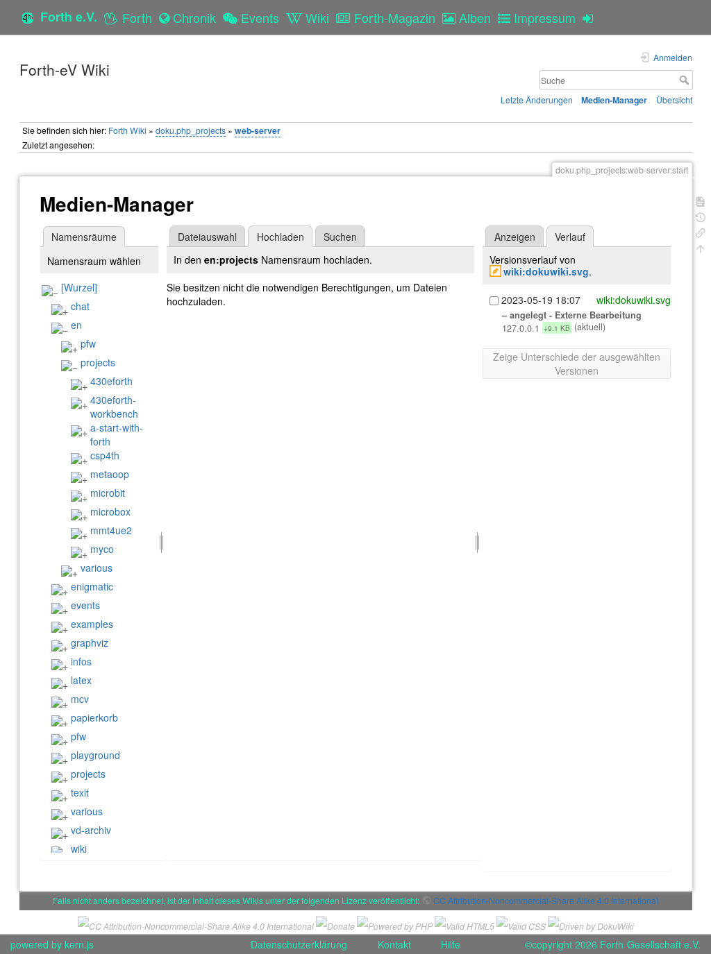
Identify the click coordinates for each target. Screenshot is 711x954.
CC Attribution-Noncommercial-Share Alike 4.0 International (545, 900)
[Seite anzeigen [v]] (700, 200)
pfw (88, 343)
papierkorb (94, 717)
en (76, 325)
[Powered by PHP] (395, 924)
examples (92, 624)
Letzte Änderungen (537, 99)
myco (102, 549)
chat (80, 306)
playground (95, 755)
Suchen (340, 237)
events (85, 605)
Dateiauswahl (207, 237)
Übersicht (674, 99)
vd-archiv (91, 830)
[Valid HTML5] (464, 924)
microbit (107, 493)
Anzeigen (514, 237)
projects (98, 362)
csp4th (104, 455)
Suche (685, 80)
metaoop (109, 474)
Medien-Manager (614, 100)
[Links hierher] (700, 231)
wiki (79, 848)
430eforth (111, 381)
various (96, 567)
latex (81, 680)
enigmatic (92, 586)
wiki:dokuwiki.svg (546, 271)
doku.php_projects (191, 130)
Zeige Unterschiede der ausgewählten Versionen (576, 363)
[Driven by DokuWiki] (591, 924)
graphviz (89, 642)
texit (80, 792)
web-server (258, 130)
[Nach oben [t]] (700, 247)
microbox (110, 511)
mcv (80, 699)
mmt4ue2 (111, 530)
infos (81, 661)
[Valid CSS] (521, 924)
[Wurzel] (79, 287)
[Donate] (335, 924)
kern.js (79, 944)
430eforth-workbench (114, 406)
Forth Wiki (127, 130)
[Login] (591, 17)
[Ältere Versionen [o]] (700, 216)
